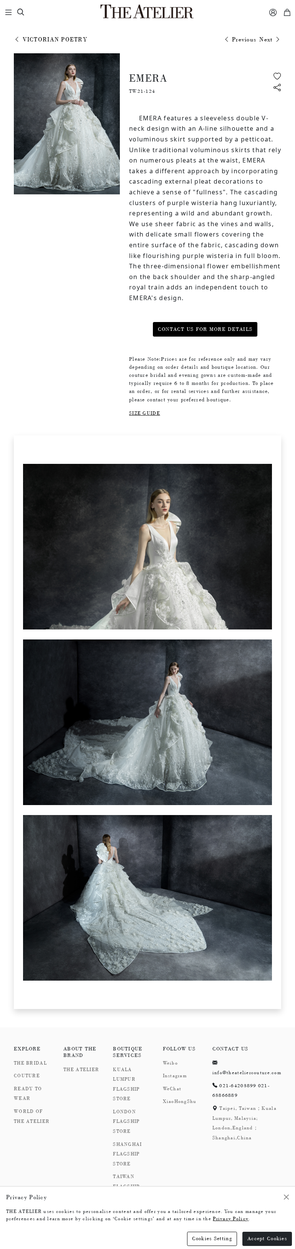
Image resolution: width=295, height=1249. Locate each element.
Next (266, 39)
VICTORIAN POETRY (54, 39)
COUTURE (27, 1075)
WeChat (172, 1088)
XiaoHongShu (180, 1101)
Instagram (175, 1075)
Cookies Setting (212, 1238)
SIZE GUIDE (144, 413)
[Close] (286, 1197)
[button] (277, 88)
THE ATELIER (81, 1069)
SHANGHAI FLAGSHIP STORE (127, 1154)
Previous (243, 39)
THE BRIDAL (30, 1063)
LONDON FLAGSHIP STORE (126, 1121)
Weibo (170, 1063)
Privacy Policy (231, 1218)
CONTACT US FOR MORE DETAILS (205, 329)
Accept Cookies (267, 1238)
